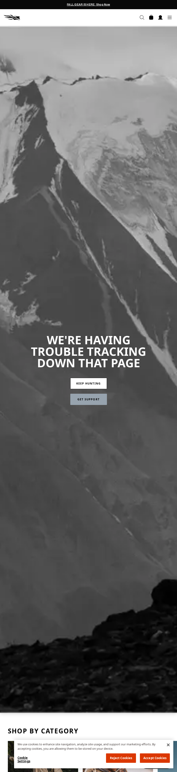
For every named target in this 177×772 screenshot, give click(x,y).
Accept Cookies (154, 758)
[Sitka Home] (46, 17)
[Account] (160, 17)
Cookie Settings (24, 759)
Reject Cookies (121, 758)
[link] (88, 383)
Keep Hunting (88, 383)
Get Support (88, 399)
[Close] (168, 745)
